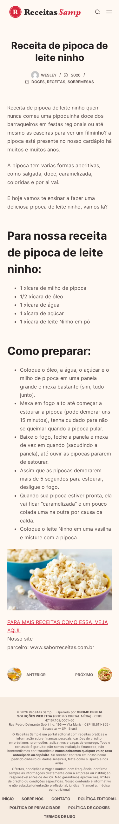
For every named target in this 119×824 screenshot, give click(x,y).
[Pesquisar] (97, 12)
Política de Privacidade (35, 807)
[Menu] (109, 12)
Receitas (56, 81)
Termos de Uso (59, 816)
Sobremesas (81, 81)
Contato (60, 798)
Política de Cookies (89, 807)
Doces (38, 81)
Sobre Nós (32, 798)
